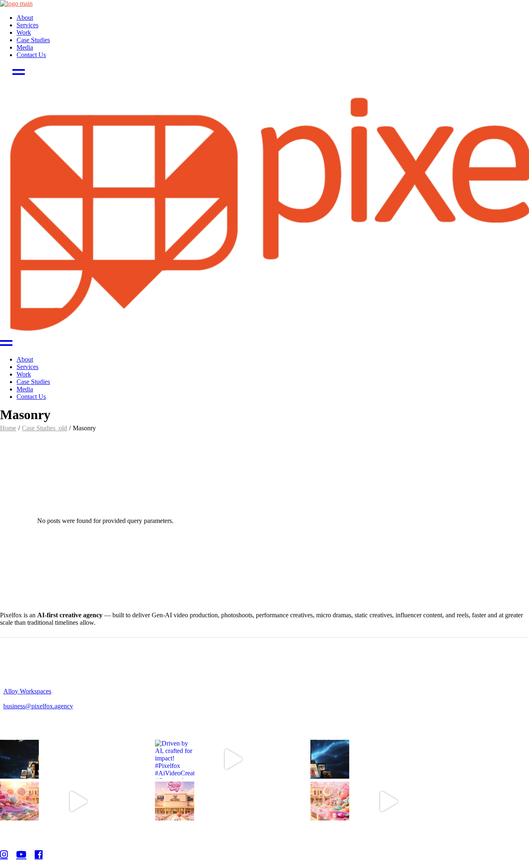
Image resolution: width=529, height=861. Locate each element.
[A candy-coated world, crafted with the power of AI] (19, 801)
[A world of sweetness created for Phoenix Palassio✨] (174, 801)
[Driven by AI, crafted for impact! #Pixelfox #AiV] (174, 759)
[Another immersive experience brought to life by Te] (329, 801)
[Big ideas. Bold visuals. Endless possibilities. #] (19, 759)
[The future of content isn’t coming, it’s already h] (329, 759)
